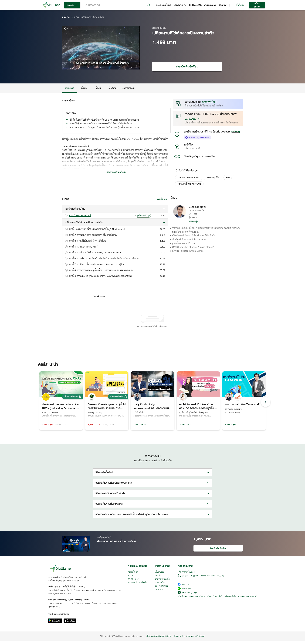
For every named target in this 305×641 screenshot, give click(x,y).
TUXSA (131, 575)
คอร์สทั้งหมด (133, 572)
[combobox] (117, 5)
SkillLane (185, 585)
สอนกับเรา (223, 5)
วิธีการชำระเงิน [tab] (128, 88)
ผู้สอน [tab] (98, 88)
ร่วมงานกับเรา (160, 582)
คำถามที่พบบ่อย (188, 572)
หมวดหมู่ (70, 5)
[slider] (97, 66)
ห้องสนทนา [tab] (112, 88)
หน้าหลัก (66, 17)
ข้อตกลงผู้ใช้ (178, 636)
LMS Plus (159, 589)
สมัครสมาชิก (257, 5)
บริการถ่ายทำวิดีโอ (162, 579)
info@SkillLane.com (189, 593)
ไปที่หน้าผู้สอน (194, 221)
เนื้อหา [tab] (83, 88)
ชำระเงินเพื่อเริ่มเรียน (187, 66)
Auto (121, 67)
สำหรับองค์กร (210, 5)
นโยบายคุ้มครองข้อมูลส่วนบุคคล (158, 636)
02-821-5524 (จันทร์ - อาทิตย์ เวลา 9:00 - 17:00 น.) (203, 576)
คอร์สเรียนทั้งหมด (163, 5)
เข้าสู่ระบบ (240, 5)
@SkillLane (186, 589)
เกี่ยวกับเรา (159, 572)
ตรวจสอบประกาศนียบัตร (137, 582)
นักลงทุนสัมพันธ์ (161, 586)
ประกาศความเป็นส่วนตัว (195, 636)
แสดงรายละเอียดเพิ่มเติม (116, 172)
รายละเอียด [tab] (69, 88)
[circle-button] (265, 402)
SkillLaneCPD (195, 5)
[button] (188, 177)
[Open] (148, 5)
